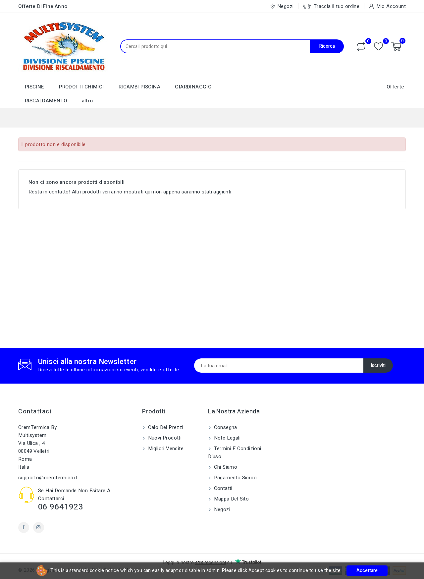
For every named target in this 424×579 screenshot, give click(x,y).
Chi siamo (224, 467)
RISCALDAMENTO (46, 100)
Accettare (367, 570)
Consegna (224, 427)
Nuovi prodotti (164, 438)
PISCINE (34, 86)
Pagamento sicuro (234, 477)
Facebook (23, 527)
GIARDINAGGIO (193, 86)
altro (87, 100)
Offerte (395, 86)
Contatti (222, 488)
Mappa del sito (230, 498)
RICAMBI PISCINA (139, 86)
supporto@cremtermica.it (47, 477)
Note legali (226, 438)
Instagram (38, 527)
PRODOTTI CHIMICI (81, 86)
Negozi (221, 509)
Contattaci (34, 411)
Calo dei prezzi (164, 427)
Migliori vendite (165, 448)
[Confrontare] (361, 46)
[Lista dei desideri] (378, 46)
